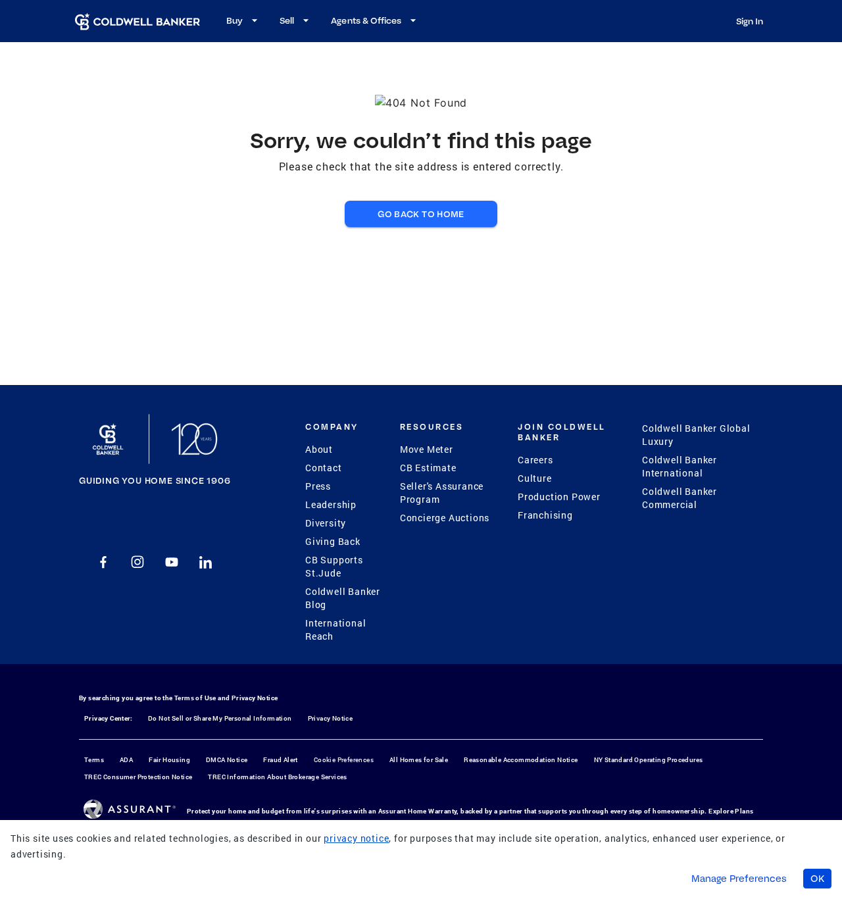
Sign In (749, 21)
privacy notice (356, 838)
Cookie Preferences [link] (344, 760)
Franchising (545, 515)
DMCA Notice (226, 760)
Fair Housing (169, 760)
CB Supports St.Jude (334, 566)
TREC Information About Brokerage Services (277, 777)
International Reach (335, 629)
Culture (535, 478)
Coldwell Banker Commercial (679, 498)
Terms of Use (195, 698)
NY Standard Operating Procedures (648, 760)
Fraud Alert (280, 760)
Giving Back (332, 541)
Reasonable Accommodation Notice (521, 760)
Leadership (331, 504)
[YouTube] (172, 562)
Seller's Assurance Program (441, 492)
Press (318, 486)
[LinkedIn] (206, 562)
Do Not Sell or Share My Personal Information (220, 718)
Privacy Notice (255, 698)
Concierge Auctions (444, 517)
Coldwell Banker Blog (342, 598)
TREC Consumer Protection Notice (138, 777)
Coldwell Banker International (679, 466)
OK (817, 879)
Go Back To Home (421, 214)
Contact (323, 467)
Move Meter (426, 449)
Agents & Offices (366, 20)
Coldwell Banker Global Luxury (696, 435)
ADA (126, 760)
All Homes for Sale (418, 760)
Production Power (559, 496)
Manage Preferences (739, 879)
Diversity (325, 523)
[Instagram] (137, 562)
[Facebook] (103, 562)
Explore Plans (730, 811)
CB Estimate (428, 467)
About (319, 449)
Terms (94, 760)
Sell (287, 20)
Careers (535, 459)
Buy (234, 20)
